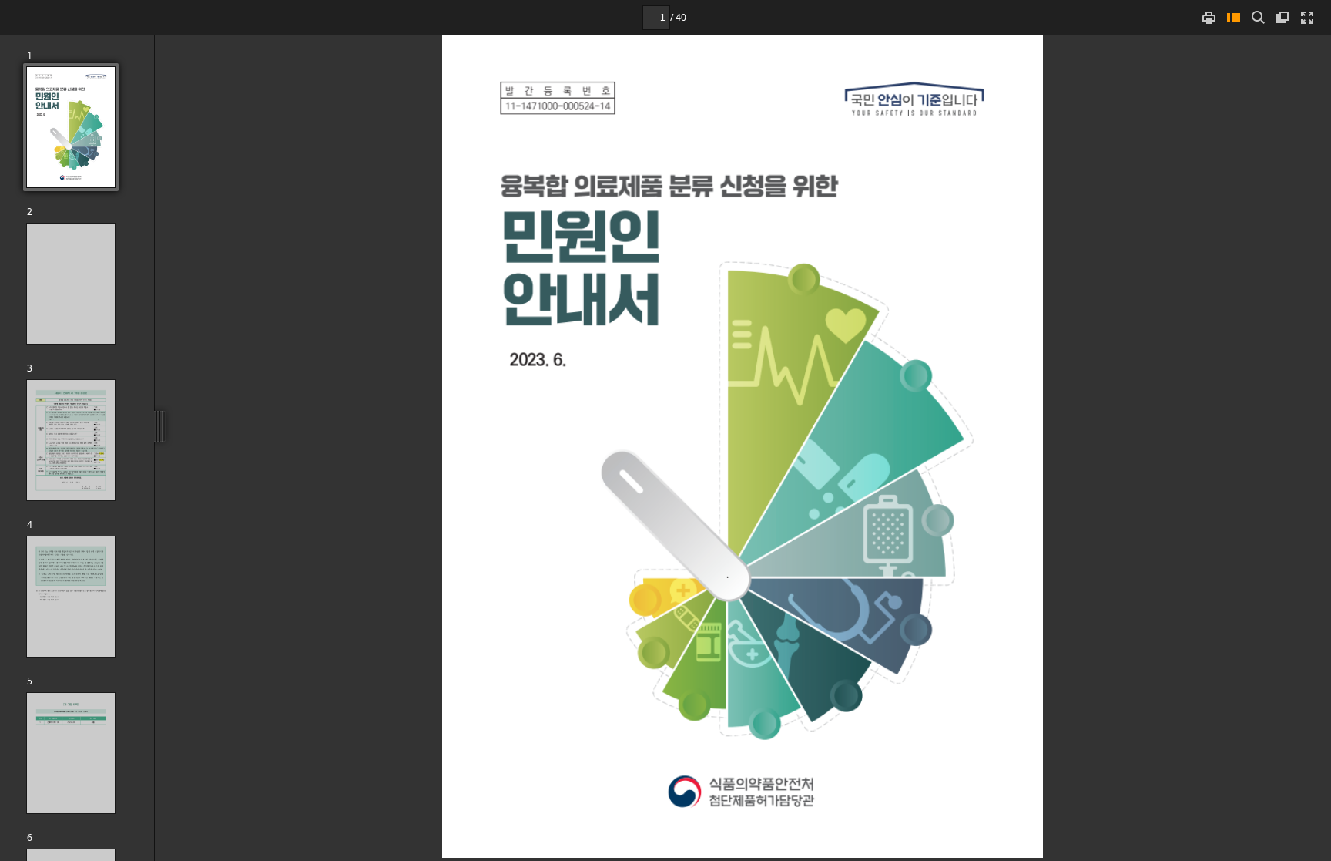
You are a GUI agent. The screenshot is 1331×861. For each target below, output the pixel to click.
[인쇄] (1208, 17)
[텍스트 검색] (1258, 17)
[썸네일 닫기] (1233, 17)
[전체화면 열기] (1307, 17)
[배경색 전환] (1282, 17)
